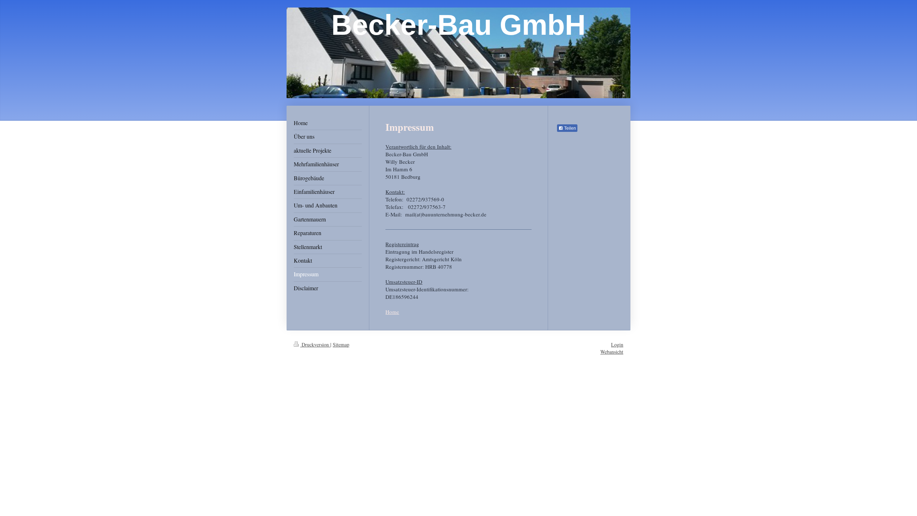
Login (617, 344)
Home (392, 311)
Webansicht (611, 351)
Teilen (569, 128)
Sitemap (341, 344)
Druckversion (315, 344)
